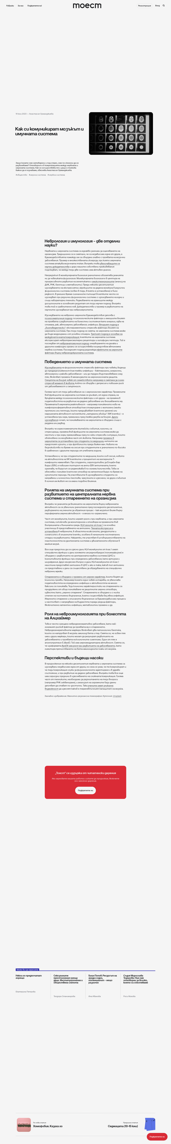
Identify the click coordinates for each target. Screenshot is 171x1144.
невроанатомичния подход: (74, 343)
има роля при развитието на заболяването (88, 646)
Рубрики (10, 6)
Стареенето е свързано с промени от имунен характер (75, 577)
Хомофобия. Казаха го (47, 1126)
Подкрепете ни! (34, 6)
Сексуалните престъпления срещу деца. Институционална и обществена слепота (68, 979)
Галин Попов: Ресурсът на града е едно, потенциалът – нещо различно (103, 979)
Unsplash (117, 696)
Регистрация (144, 6)
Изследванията (53, 367)
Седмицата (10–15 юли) (123, 1126)
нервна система (57, 175)
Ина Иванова (95, 996)
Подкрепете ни (85, 790)
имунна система (38, 175)
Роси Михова (129, 996)
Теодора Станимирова (64, 996)
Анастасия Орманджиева (41, 114)
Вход (157, 6)
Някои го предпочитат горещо (29, 976)
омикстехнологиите (103, 281)
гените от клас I (91, 525)
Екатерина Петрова (25, 992)
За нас (20, 6)
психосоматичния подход (58, 318)
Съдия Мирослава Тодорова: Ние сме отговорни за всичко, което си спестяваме (135, 979)
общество (22, 175)
